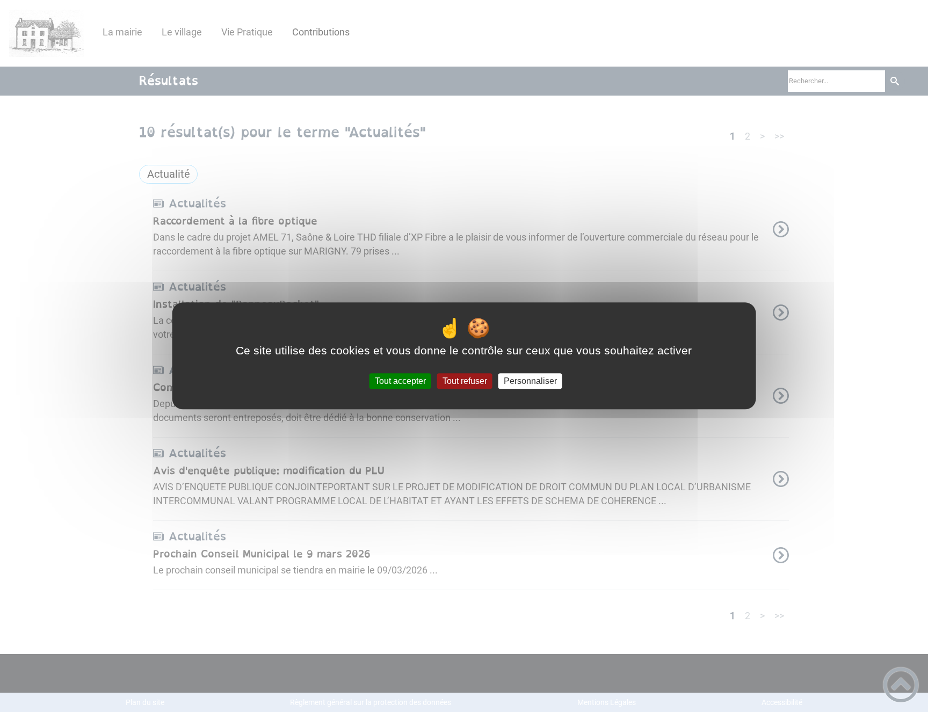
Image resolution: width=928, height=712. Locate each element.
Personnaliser (530, 381)
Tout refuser (465, 381)
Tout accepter (400, 381)
